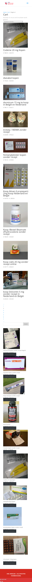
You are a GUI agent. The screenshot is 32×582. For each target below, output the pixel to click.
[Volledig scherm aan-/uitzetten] (2, 579)
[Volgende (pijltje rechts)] (2, 581)
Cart (8, 12)
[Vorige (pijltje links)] (0, 581)
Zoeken (26, 324)
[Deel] (4, 579)
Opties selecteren (10, 354)
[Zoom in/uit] (0, 579)
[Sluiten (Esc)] (5, 579)
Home (4, 12)
